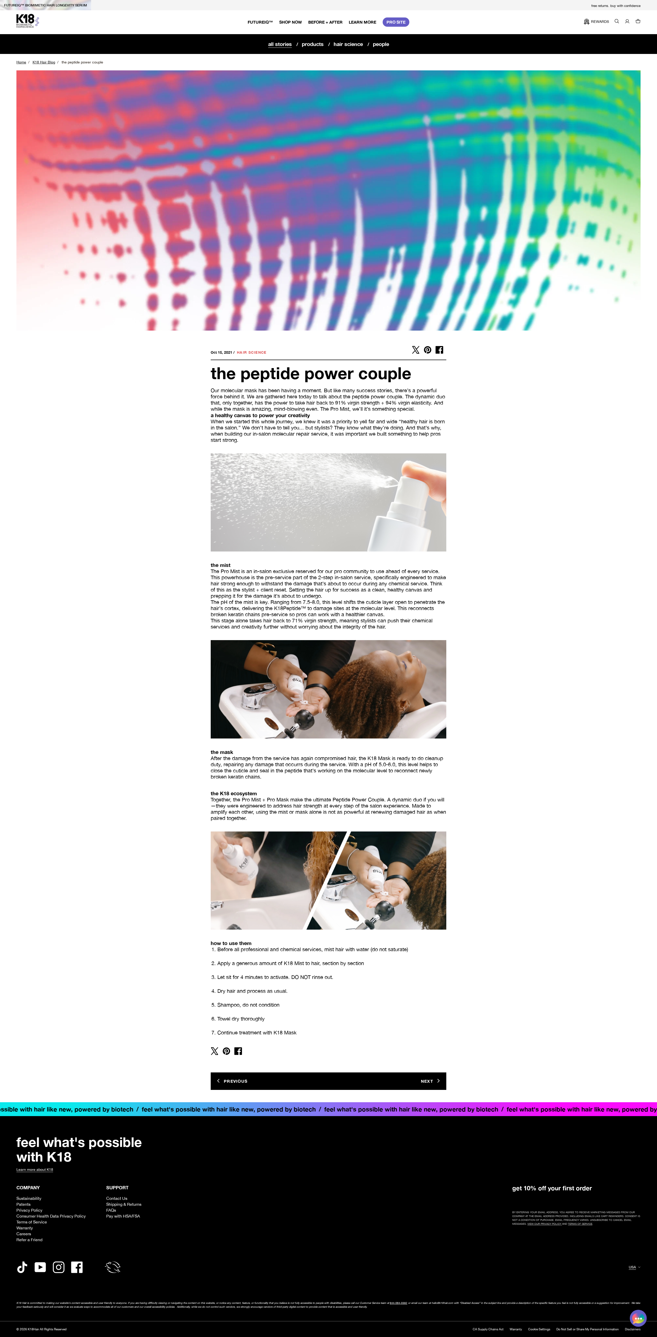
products (313, 44)
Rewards (600, 22)
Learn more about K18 (34, 1169)
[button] (638, 22)
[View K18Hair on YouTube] (40, 1267)
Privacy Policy (29, 1210)
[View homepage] (27, 21)
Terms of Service (31, 1222)
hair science (348, 44)
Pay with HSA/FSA (123, 1216)
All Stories (280, 44)
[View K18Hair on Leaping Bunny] (113, 1267)
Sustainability (28, 1198)
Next (427, 1081)
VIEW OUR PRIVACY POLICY (544, 1223)
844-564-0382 (398, 1302)
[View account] (627, 22)
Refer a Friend (29, 1239)
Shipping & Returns (123, 1204)
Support (117, 1187)
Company (28, 1187)
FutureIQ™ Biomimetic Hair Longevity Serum (45, 5)
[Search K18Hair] (617, 22)
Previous (235, 1081)
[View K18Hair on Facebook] (77, 1267)
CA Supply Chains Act (488, 1329)
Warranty (24, 1228)
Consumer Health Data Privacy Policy (51, 1216)
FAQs (111, 1210)
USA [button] (632, 1267)
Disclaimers (633, 1329)
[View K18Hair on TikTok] (22, 1267)
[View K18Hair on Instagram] (58, 1267)
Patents (23, 1204)
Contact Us (116, 1198)
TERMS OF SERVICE (580, 1223)
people (381, 44)
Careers (23, 1233)
